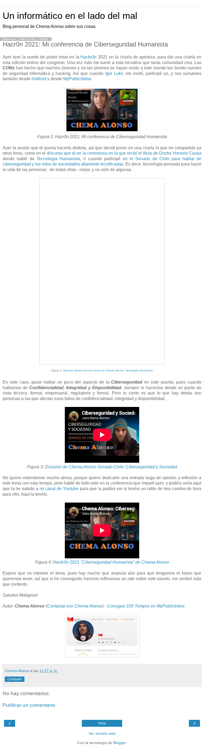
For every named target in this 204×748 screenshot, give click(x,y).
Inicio (102, 723)
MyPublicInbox (77, 78)
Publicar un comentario (29, 705)
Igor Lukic (114, 73)
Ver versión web (102, 733)
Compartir (14, 679)
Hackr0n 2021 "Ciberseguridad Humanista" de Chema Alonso (111, 562)
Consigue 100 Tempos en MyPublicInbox (146, 606)
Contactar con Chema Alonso (74, 606)
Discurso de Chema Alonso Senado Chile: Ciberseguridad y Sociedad (111, 467)
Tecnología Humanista (58, 158)
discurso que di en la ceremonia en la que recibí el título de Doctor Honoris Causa (124, 153)
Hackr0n (88, 57)
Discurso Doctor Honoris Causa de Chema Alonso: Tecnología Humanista (108, 370)
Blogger (119, 743)
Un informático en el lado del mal (70, 16)
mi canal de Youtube (59, 488)
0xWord (39, 78)
